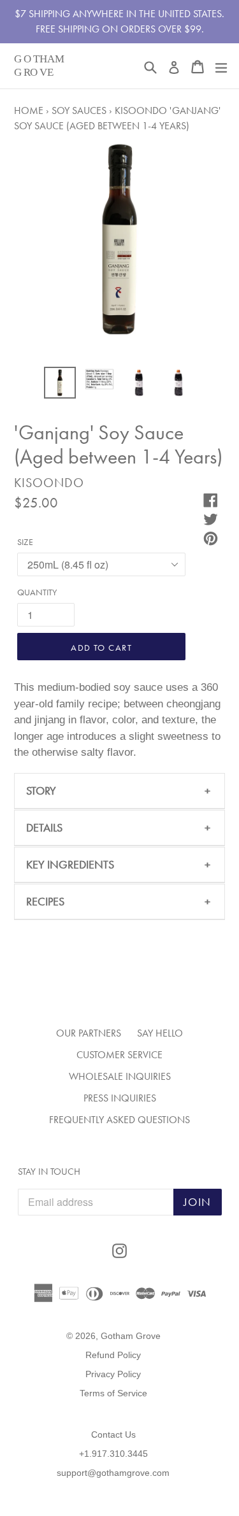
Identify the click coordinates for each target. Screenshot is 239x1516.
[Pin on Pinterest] (206, 536)
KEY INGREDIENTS (70, 864)
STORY (41, 790)
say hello (160, 1033)
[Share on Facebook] (206, 498)
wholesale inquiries (120, 1076)
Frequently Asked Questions (119, 1119)
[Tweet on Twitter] (206, 517)
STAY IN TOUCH (49, 1171)
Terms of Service (113, 1393)
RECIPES (45, 901)
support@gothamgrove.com (113, 1473)
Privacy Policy (113, 1374)
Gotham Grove (131, 1336)
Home (28, 110)
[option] (60, 383)
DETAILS (44, 827)
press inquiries (119, 1098)
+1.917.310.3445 (113, 1454)
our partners (88, 1033)
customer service (119, 1054)
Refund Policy (113, 1355)
